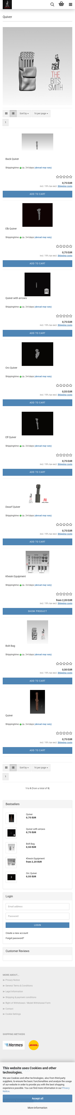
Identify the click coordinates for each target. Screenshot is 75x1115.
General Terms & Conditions (19, 985)
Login (37, 925)
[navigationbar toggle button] (70, 4)
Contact (9, 1009)
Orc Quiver (11, 367)
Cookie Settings (13, 1014)
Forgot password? (15, 938)
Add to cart (37, 194)
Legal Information (14, 991)
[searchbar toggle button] (52, 4)
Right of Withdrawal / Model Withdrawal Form (28, 1003)
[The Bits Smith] (6, 4)
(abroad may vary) (43, 167)
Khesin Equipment (15, 576)
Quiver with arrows (16, 298)
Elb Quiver (11, 228)
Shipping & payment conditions (20, 997)
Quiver (9, 715)
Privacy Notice (12, 980)
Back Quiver (12, 158)
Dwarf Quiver (12, 506)
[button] (6, 113)
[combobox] (24, 113)
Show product (37, 611)
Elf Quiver (10, 437)
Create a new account (17, 933)
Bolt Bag (10, 645)
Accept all (37, 1098)
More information (37, 1107)
